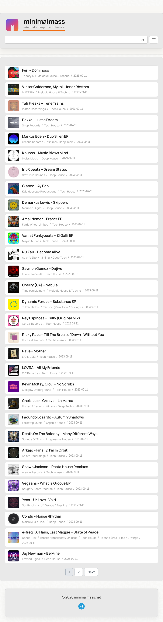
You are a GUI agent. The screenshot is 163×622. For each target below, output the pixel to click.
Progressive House (58, 439)
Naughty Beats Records (37, 489)
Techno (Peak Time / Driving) (62, 307)
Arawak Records (32, 472)
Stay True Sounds (33, 175)
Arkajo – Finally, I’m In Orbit (44, 450)
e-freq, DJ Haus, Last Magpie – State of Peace (60, 532)
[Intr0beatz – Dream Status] (13, 171)
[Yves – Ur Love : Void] (13, 502)
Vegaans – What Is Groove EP (46, 483)
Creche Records (32, 142)
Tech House (52, 125)
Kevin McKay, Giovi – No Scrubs (48, 384)
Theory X (28, 76)
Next (91, 572)
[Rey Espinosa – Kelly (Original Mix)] (13, 320)
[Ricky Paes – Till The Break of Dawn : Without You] (13, 337)
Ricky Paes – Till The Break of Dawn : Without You (63, 334)
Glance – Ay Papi (36, 185)
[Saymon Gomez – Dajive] (13, 271)
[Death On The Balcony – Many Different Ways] (13, 436)
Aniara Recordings (34, 456)
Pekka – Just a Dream (40, 119)
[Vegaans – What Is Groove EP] (13, 485)
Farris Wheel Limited (35, 224)
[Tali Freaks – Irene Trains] (13, 105)
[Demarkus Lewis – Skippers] (13, 205)
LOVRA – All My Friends (41, 367)
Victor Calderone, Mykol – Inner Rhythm (55, 86)
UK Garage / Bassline (54, 505)
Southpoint (29, 505)
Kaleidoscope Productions (39, 191)
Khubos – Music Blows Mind (45, 152)
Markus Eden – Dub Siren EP (45, 136)
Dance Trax (29, 538)
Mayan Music (30, 241)
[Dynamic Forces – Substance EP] (13, 304)
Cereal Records (32, 324)
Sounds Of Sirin (32, 439)
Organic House (55, 423)
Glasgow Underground (36, 390)
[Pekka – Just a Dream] (13, 122)
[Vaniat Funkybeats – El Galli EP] (13, 238)
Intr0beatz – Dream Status (44, 169)
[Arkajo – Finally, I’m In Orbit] (13, 452)
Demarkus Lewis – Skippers (45, 202)
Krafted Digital (31, 559)
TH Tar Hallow (30, 307)
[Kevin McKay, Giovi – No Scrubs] (13, 386)
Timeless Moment (33, 290)
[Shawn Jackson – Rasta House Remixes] (13, 469)
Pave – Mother (34, 351)
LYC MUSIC (29, 357)
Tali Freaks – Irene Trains (43, 103)
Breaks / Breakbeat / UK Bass (58, 538)
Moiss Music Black (33, 522)
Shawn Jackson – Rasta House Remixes (55, 466)
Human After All (32, 406)
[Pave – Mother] (13, 353)
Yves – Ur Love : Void (39, 499)
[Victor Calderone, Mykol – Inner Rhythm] (13, 89)
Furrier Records (32, 274)
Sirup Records (31, 125)
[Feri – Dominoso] (13, 72)
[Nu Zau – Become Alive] (13, 254)
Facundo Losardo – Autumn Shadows (53, 417)
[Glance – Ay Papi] (13, 188)
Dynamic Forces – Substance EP (49, 301)
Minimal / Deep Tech (60, 142)
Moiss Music (30, 158)
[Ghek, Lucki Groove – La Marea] (13, 403)
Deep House (58, 109)
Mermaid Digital (32, 208)
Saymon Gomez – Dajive (42, 268)
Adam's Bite (29, 257)
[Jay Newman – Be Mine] (13, 555)
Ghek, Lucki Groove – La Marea (47, 400)
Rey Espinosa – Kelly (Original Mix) (51, 318)
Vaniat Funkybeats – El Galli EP (47, 235)
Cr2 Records (30, 373)
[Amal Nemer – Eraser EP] (13, 221)
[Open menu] (153, 40)
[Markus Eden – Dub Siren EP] (13, 138)
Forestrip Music (32, 423)
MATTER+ (28, 92)
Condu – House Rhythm (41, 516)
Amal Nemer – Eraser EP (42, 218)
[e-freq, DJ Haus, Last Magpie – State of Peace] (13, 537)
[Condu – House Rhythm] (13, 518)
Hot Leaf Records (33, 340)
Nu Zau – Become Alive (41, 251)
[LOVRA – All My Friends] (13, 370)
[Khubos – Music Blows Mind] (13, 155)
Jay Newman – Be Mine (41, 553)
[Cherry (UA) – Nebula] (13, 287)
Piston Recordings (34, 109)
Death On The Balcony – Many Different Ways (59, 433)
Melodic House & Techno (54, 76)
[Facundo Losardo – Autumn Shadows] (13, 419)
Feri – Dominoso (35, 70)
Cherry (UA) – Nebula (40, 285)
